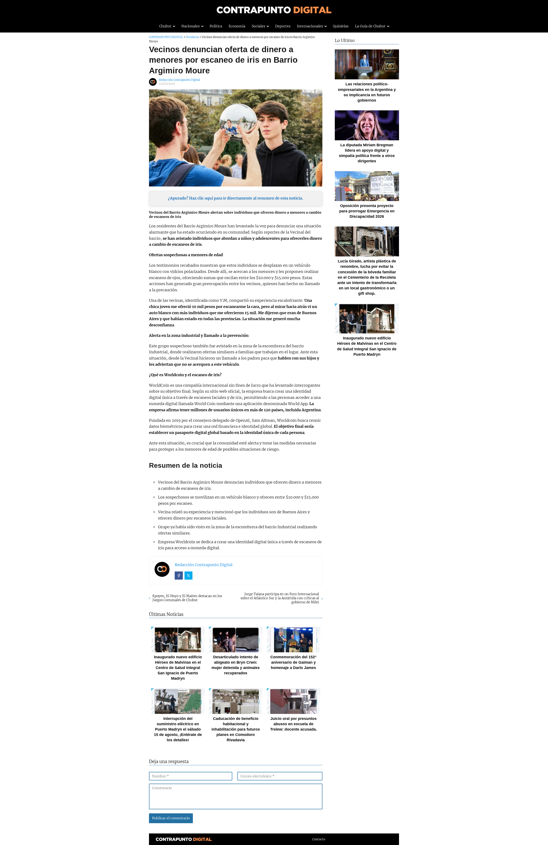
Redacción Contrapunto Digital (179, 80)
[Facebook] (179, 575)
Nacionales (190, 26)
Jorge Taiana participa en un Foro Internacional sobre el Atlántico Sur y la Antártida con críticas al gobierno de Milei (280, 598)
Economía (237, 26)
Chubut (165, 26)
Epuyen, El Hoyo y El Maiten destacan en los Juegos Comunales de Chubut (187, 598)
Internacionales (310, 26)
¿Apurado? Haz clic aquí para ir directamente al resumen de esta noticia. (235, 198)
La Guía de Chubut (370, 26)
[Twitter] (189, 575)
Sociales (258, 26)
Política (216, 26)
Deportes (282, 26)
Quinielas (340, 26)
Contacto (318, 839)
